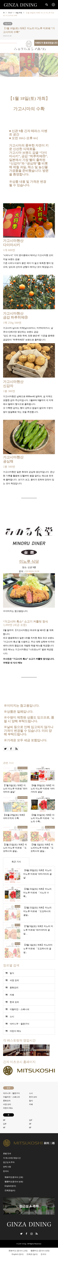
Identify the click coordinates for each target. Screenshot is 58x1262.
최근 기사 (16, 861)
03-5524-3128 (32, 571)
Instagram (31, 1234)
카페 (12, 995)
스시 (12, 1016)
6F (30, 1128)
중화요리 (14, 987)
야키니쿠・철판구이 (19, 1024)
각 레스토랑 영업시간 (12, 1158)
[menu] (53, 4)
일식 (12, 973)
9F (4, 1120)
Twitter (21, 1234)
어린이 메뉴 (15, 1031)
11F (30, 1120)
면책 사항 (7, 1167)
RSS (37, 1234)
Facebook (26, 1234)
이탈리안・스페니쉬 (19, 1009)
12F (4, 1124)
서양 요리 (14, 980)
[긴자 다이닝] (20, 4)
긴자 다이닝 (22, 1244)
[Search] (46, 4)
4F (4, 1128)
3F (30, 1124)
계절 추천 (7, 24)
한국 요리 (14, 1002)
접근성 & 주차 (9, 1162)
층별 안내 (7, 1153)
